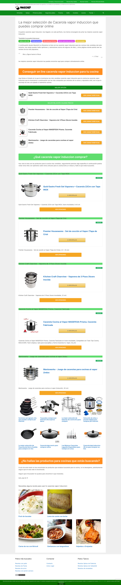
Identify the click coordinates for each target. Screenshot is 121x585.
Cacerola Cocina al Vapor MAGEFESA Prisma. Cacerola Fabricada (69, 323)
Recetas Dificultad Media (97, 1)
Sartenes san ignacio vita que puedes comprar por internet (27, 419)
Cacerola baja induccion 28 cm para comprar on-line (91, 447)
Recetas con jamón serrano (24, 571)
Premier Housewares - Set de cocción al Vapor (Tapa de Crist (70, 233)
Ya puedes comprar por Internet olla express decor (48, 419)
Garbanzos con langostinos (58, 546)
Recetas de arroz (21, 568)
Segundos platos (50, 13)
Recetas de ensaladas (85, 568)
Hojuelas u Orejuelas (84, 546)
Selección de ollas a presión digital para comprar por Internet (90, 419)
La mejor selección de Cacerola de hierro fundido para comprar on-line (28, 447)
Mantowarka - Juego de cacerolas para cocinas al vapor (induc (70, 371)
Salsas (28, 13)
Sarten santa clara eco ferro (66, 41)
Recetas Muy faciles (72, 1)
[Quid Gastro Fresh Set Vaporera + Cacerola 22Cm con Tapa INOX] (31, 190)
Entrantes (19, 13)
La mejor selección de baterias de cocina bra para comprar (71, 419)
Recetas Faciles (84, 1)
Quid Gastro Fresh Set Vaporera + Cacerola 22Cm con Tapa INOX (71, 188)
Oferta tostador (80, 41)
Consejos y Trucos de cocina (56, 1)
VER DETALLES (72, 195)
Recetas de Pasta (21, 566)
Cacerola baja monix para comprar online (49, 446)
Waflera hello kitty (24, 41)
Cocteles (75, 13)
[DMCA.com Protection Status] (20, 575)
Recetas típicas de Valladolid (87, 566)
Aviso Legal (50, 566)
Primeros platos (37, 13)
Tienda (91, 13)
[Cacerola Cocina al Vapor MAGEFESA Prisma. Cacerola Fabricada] (31, 325)
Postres (60, 13)
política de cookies (102, 581)
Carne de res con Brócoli (28, 546)
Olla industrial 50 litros (49, 41)
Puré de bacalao (25, 516)
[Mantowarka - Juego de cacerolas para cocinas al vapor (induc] (31, 373)
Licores (83, 13)
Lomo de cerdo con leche (57, 516)
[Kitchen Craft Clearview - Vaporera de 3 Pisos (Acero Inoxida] (31, 280)
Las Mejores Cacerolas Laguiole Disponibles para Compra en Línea (71, 447)
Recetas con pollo (21, 563)
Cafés (68, 13)
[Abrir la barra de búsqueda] (103, 12)
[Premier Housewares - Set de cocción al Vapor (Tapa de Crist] (31, 234)
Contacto (50, 563)
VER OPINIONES (60, 209)
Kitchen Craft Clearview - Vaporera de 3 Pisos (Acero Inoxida (69, 278)
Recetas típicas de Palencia (87, 563)
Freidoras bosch (36, 41)
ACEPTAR (61, 583)
